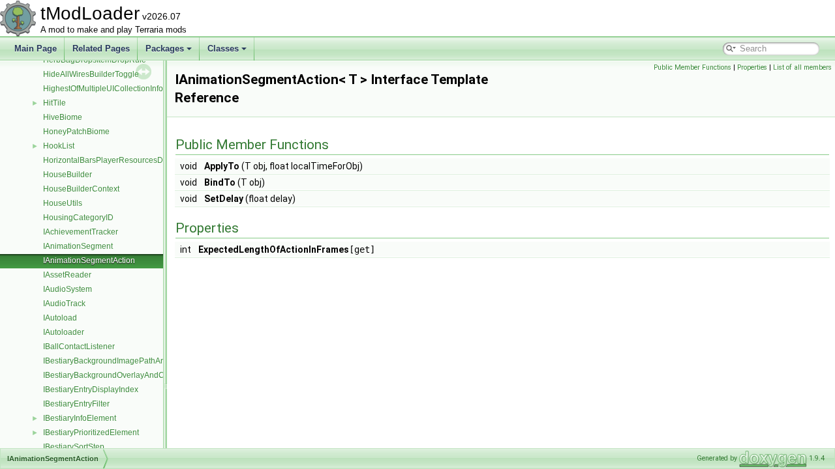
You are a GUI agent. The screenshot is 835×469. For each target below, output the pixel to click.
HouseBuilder (67, 174)
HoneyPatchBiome (76, 131)
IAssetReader (67, 274)
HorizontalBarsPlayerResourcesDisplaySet (119, 160)
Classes (223, 48)
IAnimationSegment (78, 246)
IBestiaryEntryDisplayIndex (90, 389)
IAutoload (60, 317)
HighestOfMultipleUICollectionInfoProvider (118, 88)
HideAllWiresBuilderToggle (91, 74)
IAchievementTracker (80, 231)
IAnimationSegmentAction (89, 260)
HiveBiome (62, 117)
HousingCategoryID (78, 217)
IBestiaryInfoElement (79, 418)
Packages (164, 48)
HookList (58, 145)
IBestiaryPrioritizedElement (91, 432)
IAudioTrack (64, 303)
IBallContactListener (79, 346)
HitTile (54, 102)
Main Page (35, 48)
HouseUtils (62, 203)
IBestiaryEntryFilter (76, 403)
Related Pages (101, 48)
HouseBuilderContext (81, 188)
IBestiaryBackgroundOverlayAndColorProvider (125, 375)
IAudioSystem (67, 289)
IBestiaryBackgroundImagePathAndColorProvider (131, 360)
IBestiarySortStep (73, 446)
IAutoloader (63, 332)
